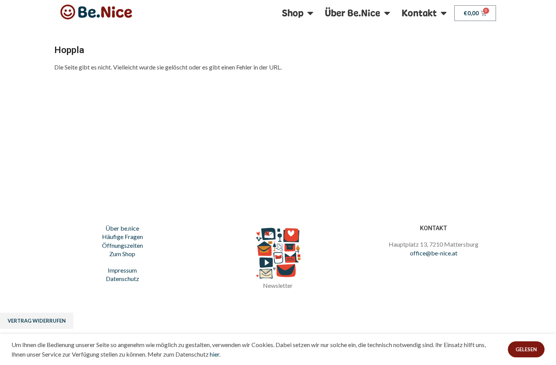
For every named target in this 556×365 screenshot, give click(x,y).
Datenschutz (122, 278)
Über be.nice (122, 228)
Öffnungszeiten (122, 245)
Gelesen (526, 349)
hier (214, 354)
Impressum (122, 270)
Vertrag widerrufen (37, 321)
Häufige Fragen (122, 236)
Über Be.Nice (352, 13)
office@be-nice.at (433, 253)
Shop (292, 13)
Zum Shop (122, 253)
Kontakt (419, 13)
